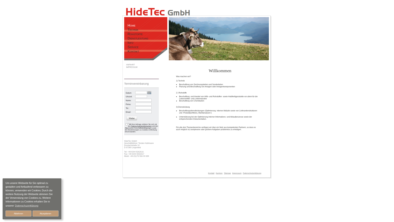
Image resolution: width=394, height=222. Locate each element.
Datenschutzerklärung (252, 173)
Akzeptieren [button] (45, 213)
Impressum (236, 173)
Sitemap (227, 173)
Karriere (219, 173)
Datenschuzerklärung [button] (26, 205)
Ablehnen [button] (18, 213)
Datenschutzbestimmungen (141, 126)
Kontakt (211, 173)
